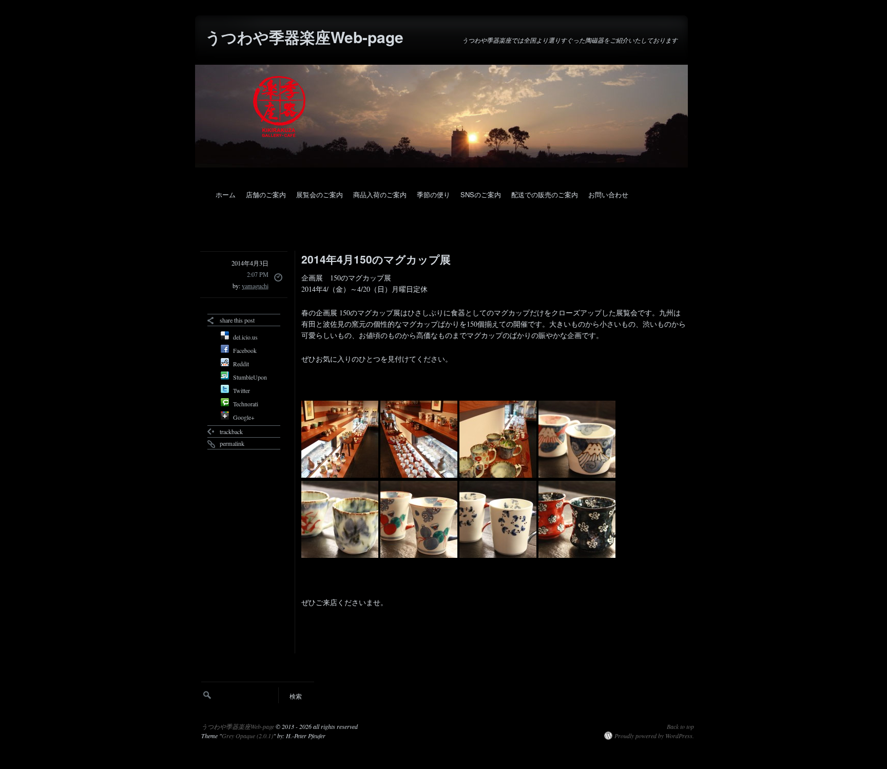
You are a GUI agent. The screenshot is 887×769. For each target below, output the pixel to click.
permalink (232, 443)
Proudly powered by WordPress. (654, 736)
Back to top (680, 726)
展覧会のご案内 (319, 194)
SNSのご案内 (480, 194)
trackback (231, 431)
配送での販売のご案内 (544, 194)
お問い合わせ (608, 194)
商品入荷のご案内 (380, 194)
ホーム (226, 194)
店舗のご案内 (266, 194)
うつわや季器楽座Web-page (304, 37)
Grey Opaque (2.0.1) (247, 736)
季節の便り (433, 194)
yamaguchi (255, 286)
